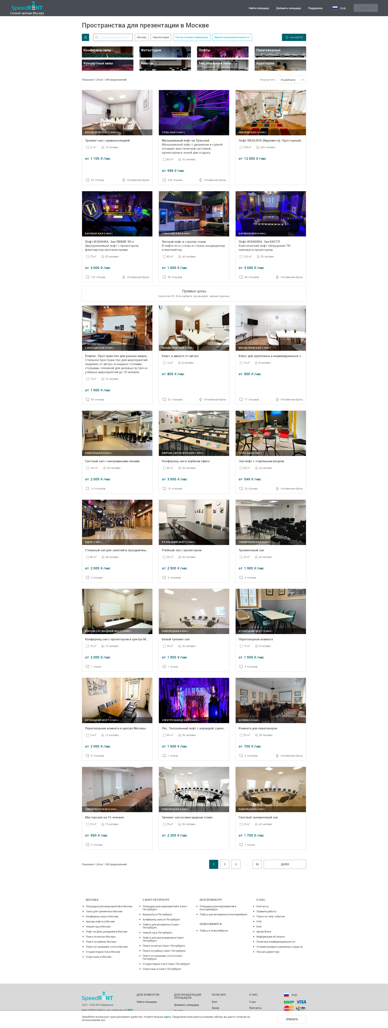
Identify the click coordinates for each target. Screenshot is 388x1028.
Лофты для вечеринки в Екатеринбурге (223, 914)
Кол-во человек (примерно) (191, 37)
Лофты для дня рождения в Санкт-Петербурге (164, 939)
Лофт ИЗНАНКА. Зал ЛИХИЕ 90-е (109, 241)
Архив (215, 1008)
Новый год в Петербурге (157, 932)
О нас (252, 1002)
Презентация (161, 37)
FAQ (258, 921)
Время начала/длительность (232, 37)
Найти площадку (259, 8)
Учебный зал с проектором (181, 550)
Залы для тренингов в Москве (104, 911)
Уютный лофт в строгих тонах (184, 241)
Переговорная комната (256, 639)
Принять (292, 1019)
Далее (285, 864)
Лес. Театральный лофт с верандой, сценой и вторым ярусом (207, 728)
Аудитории (265, 63)
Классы (147, 63)
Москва (38, 13)
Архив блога (263, 931)
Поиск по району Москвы (101, 941)
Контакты (262, 906)
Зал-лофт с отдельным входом (261, 461)
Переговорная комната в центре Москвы (115, 728)
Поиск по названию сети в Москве (107, 946)
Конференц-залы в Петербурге (161, 919)
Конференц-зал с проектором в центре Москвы (120, 639)
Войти (368, 8)
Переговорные (268, 50)
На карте (296, 37)
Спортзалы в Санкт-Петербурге (162, 969)
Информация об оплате (270, 936)
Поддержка (315, 8)
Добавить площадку (288, 8)
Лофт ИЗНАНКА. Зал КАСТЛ (259, 241)
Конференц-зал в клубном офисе (186, 461)
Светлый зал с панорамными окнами (112, 461)
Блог (259, 926)
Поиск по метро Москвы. (101, 936)
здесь (167, 1017)
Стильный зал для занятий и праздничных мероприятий (127, 550)
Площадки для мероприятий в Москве (109, 906)
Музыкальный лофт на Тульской (185, 140)
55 (257, 864)
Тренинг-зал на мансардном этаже (187, 817)
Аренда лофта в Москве (100, 921)
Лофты (204, 50)
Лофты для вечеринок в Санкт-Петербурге (161, 926)
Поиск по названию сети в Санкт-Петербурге (163, 957)
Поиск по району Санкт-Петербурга (164, 950)
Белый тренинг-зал (176, 639)
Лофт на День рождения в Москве (106, 931)
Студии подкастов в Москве (103, 951)
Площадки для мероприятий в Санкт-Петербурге (165, 907)
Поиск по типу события (270, 916)
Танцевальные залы (215, 63)
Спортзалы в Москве (98, 957)
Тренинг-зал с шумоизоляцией (107, 140)
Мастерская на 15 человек (104, 817)
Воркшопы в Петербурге (157, 914)
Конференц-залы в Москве (102, 916)
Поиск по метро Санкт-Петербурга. (164, 945)
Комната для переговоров (258, 728)
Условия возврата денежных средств (279, 946)
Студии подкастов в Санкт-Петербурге (166, 964)
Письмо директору (267, 951)
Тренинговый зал (251, 550)
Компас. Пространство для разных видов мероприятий (126, 356)
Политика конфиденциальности (275, 941)
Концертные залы (98, 63)
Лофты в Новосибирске (214, 930)
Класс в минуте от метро (180, 356)
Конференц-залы (97, 50)
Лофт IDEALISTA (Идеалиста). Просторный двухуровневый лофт (286, 140)
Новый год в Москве (98, 926)
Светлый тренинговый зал (258, 817)
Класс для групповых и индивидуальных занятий (275, 356)
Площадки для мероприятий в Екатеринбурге (218, 907)
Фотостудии (151, 50)
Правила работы (266, 911)
